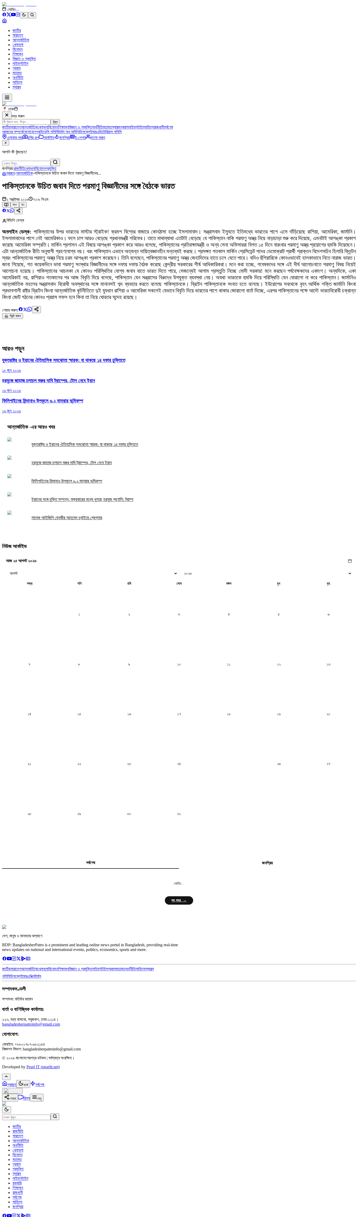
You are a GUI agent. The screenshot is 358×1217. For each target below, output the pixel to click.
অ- (23, 205)
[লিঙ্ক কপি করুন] (36, 309)
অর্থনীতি (18, 77)
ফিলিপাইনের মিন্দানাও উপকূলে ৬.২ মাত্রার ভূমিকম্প (66, 481)
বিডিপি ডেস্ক (15, 220)
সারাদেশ (18, 35)
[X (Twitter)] (9, 15)
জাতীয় (17, 30)
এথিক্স (31, 976)
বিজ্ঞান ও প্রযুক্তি (24, 59)
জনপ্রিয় (267, 863)
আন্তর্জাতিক (21, 40)
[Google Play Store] (23, 959)
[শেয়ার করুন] (18, 211)
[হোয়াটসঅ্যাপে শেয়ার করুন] (12, 211)
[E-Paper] (28, 959)
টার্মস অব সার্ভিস (68, 132)
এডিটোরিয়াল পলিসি (109, 132)
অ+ (15, 205)
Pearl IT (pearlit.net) (43, 1067)
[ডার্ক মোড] (24, 15)
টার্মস (38, 976)
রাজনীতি (19, 168)
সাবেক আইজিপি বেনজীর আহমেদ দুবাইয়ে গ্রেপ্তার (66, 517)
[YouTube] (13, 15)
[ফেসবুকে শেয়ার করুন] (4, 211)
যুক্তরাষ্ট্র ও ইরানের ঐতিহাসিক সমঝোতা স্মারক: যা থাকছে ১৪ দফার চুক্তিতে (84, 444)
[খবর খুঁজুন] (32, 15)
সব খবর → (179, 900)
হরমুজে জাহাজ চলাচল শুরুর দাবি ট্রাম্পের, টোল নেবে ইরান (71, 462)
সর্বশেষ (168, 127)
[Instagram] (17, 15)
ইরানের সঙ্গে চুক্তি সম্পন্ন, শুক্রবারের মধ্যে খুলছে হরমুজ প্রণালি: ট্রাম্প (82, 499)
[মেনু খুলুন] (7, 98)
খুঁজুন (55, 122)
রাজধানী (159, 127)
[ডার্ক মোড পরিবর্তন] (6, 1109)
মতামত (17, 73)
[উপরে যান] (6, 1077)
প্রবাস (17, 68)
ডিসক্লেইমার (87, 132)
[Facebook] (4, 15)
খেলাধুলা (18, 44)
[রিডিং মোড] (6, 205)
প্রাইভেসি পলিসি (47, 132)
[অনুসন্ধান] (55, 1116)
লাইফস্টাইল (20, 63)
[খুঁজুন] (55, 162)
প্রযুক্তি (50, 168)
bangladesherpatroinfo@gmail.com (31, 1024)
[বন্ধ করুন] (7, 115)
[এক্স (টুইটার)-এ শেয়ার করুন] (8, 211)
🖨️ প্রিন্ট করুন (12, 316)
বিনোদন (18, 49)
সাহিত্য (17, 82)
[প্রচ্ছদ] (4, 21)
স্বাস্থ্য (17, 87)
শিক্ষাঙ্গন (18, 54)
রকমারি (17, 1183)
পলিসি (6, 976)
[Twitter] (18, 959)
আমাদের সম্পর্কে (12, 132)
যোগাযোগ (29, 132)
